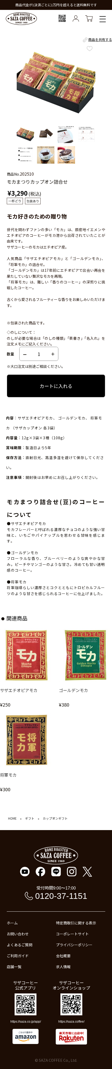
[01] (25, 134)
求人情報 (63, 966)
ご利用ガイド (18, 955)
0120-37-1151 (61, 896)
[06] (86, 134)
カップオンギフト (55, 818)
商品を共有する (100, 39)
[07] (25, 155)
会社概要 (63, 955)
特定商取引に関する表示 (76, 923)
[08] (45, 155)
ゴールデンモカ (73, 690)
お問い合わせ (18, 934)
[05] (66, 134)
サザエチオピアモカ (19, 690)
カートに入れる (56, 385)
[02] (45, 134)
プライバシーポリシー (74, 945)
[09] (66, 155)
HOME (12, 818)
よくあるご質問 (19, 945)
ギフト (29, 818)
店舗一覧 (14, 966)
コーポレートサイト (72, 934)
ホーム (12, 923)
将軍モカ (8, 775)
